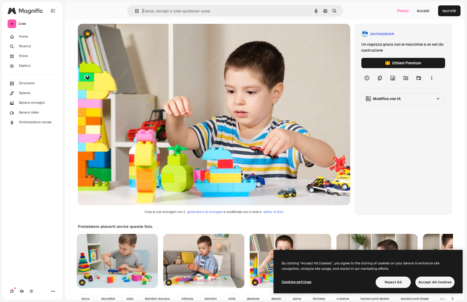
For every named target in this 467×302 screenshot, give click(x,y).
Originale (113, 33)
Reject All (393, 282)
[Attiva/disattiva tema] (31, 291)
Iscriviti (449, 10)
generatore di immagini (205, 212)
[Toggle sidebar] (53, 10)
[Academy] (21, 291)
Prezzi (403, 10)
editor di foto (273, 212)
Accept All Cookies (435, 282)
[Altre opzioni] (431, 77)
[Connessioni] (12, 291)
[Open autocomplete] (134, 11)
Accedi (423, 10)
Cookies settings (296, 282)
